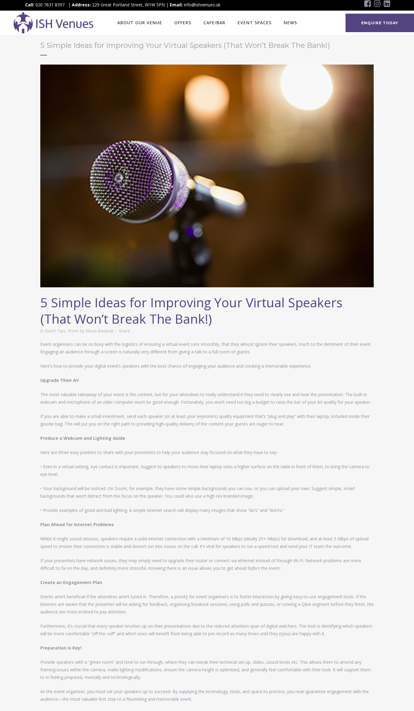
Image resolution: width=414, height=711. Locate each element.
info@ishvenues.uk (202, 5)
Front (73, 331)
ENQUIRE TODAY (379, 23)
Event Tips (55, 331)
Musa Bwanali (99, 331)
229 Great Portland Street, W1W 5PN (128, 5)
